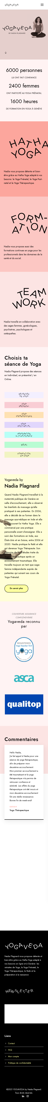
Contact (11, 1043)
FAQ (10, 1049)
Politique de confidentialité (19, 1062)
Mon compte (13, 1056)
